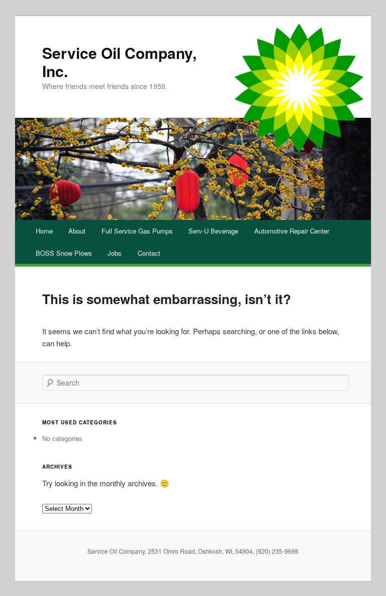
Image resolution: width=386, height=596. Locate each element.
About (76, 231)
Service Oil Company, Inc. (119, 62)
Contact (149, 253)
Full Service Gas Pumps (137, 231)
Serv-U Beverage (213, 231)
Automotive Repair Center (291, 231)
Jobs (115, 253)
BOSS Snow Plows (64, 253)
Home (44, 231)
